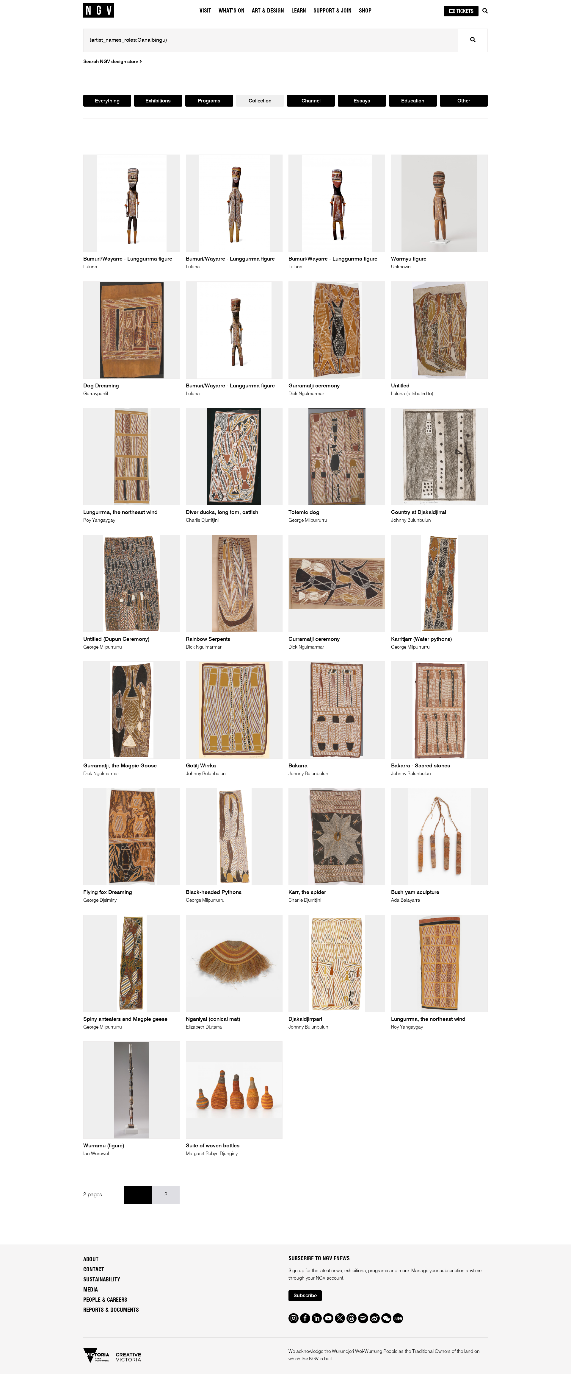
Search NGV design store (111, 62)
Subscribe (305, 1295)
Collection (260, 101)
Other (463, 101)
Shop (365, 11)
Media (90, 1290)
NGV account (329, 1278)
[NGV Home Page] (98, 10)
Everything (107, 101)
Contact (93, 1269)
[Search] (485, 11)
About (90, 1259)
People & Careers (105, 1300)
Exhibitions (158, 101)
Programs (209, 101)
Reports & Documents (111, 1310)
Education (412, 101)
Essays (362, 101)
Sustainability (101, 1280)
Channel (311, 101)
